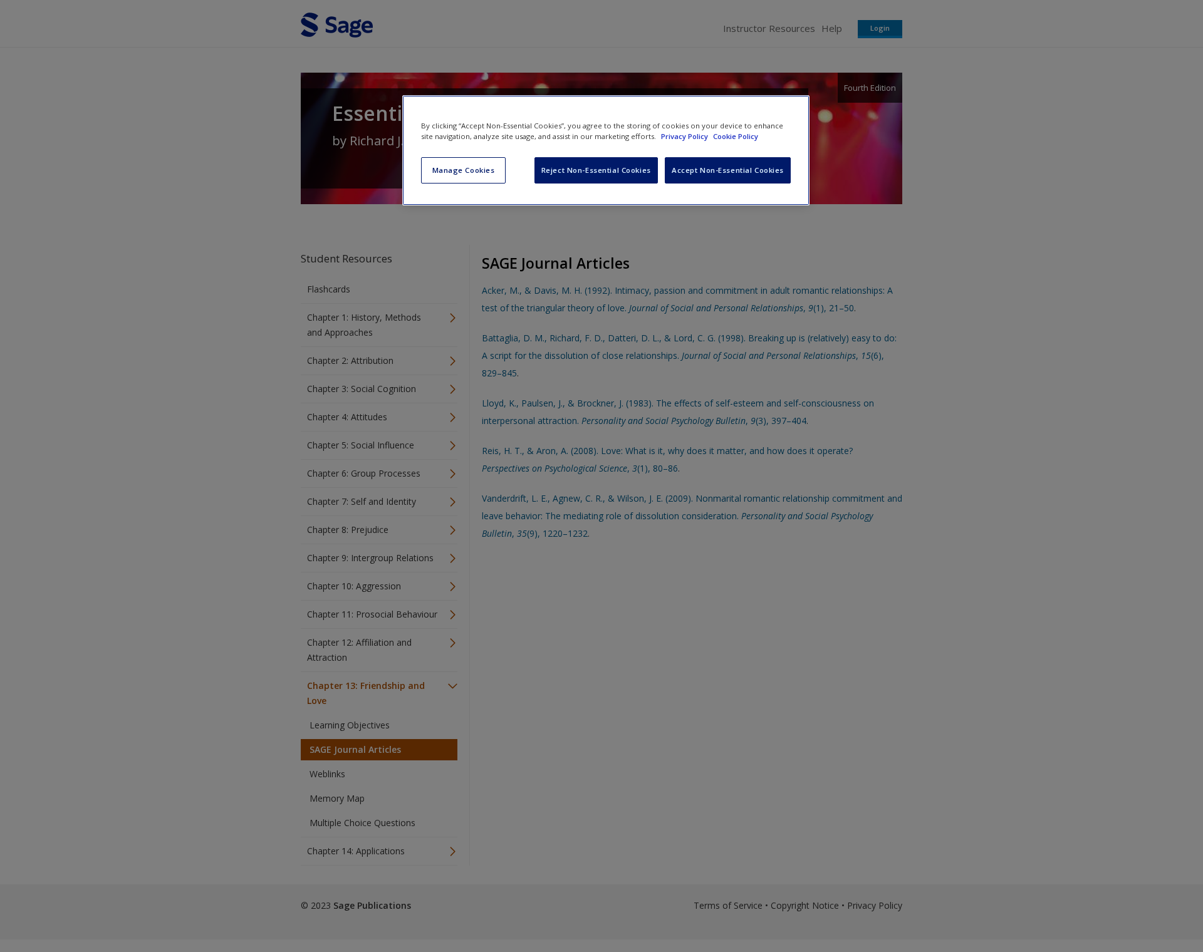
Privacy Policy (685, 136)
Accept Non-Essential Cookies (728, 170)
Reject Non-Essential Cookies (596, 170)
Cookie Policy (735, 136)
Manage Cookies (463, 170)
